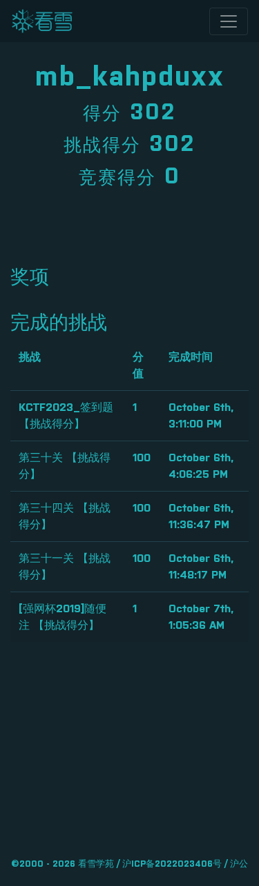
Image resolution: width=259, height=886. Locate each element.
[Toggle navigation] (228, 21)
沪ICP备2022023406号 (172, 864)
